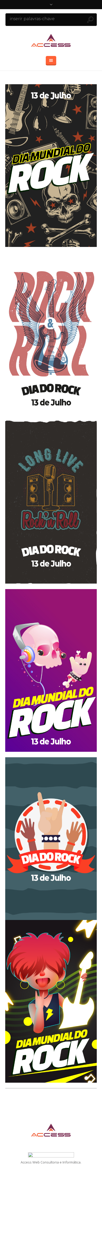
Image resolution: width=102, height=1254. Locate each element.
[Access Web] (51, 40)
